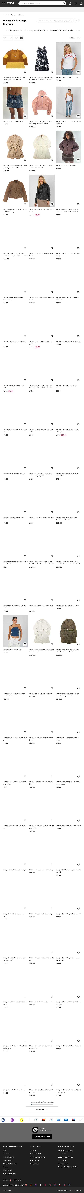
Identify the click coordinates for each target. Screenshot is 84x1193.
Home (4, 15)
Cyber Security (35, 1164)
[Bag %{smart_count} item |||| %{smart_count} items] (81, 3)
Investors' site (34, 1160)
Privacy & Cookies (62, 1190)
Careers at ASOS (35, 1154)
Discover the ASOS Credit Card (68, 1167)
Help (4, 1150)
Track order (6, 1154)
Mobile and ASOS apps (65, 1150)
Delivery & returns (8, 1157)
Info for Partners (63, 1164)
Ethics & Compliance (9, 1174)
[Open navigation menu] (3, 3)
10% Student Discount (10, 1164)
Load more (42, 1109)
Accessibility (77, 1190)
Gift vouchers (62, 1154)
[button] (26, 1185)
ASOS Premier (7, 1160)
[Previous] (36, 21)
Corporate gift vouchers (65, 1157)
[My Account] (70, 3)
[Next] (78, 21)
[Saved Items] (76, 3)
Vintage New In (45, 21)
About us (33, 1150)
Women (12, 15)
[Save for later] (25, 72)
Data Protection (7, 1170)
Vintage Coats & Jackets (63, 21)
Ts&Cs (70, 1190)
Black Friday (62, 1160)
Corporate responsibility (37, 1157)
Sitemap (5, 1167)
